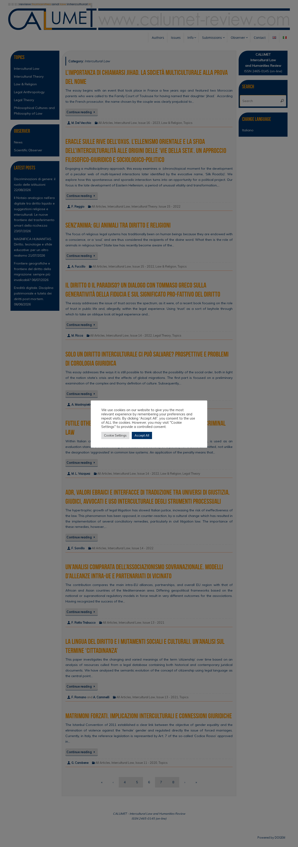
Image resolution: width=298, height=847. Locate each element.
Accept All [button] (142, 435)
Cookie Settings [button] (115, 435)
